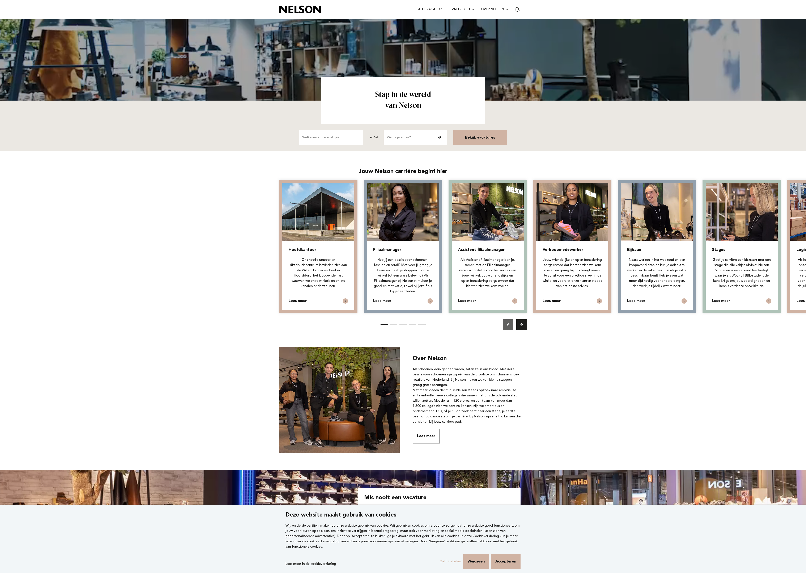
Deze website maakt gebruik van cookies (340, 515)
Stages (718, 250)
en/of (374, 137)
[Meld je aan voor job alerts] (517, 9)
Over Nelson (430, 359)
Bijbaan (634, 250)
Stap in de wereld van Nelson (403, 100)
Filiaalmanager (387, 250)
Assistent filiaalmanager (481, 250)
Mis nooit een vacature (395, 498)
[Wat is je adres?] (440, 137)
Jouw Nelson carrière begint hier (403, 171)
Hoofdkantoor (302, 250)
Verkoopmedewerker (563, 250)
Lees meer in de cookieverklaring (310, 564)
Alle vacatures (431, 9)
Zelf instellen (450, 561)
